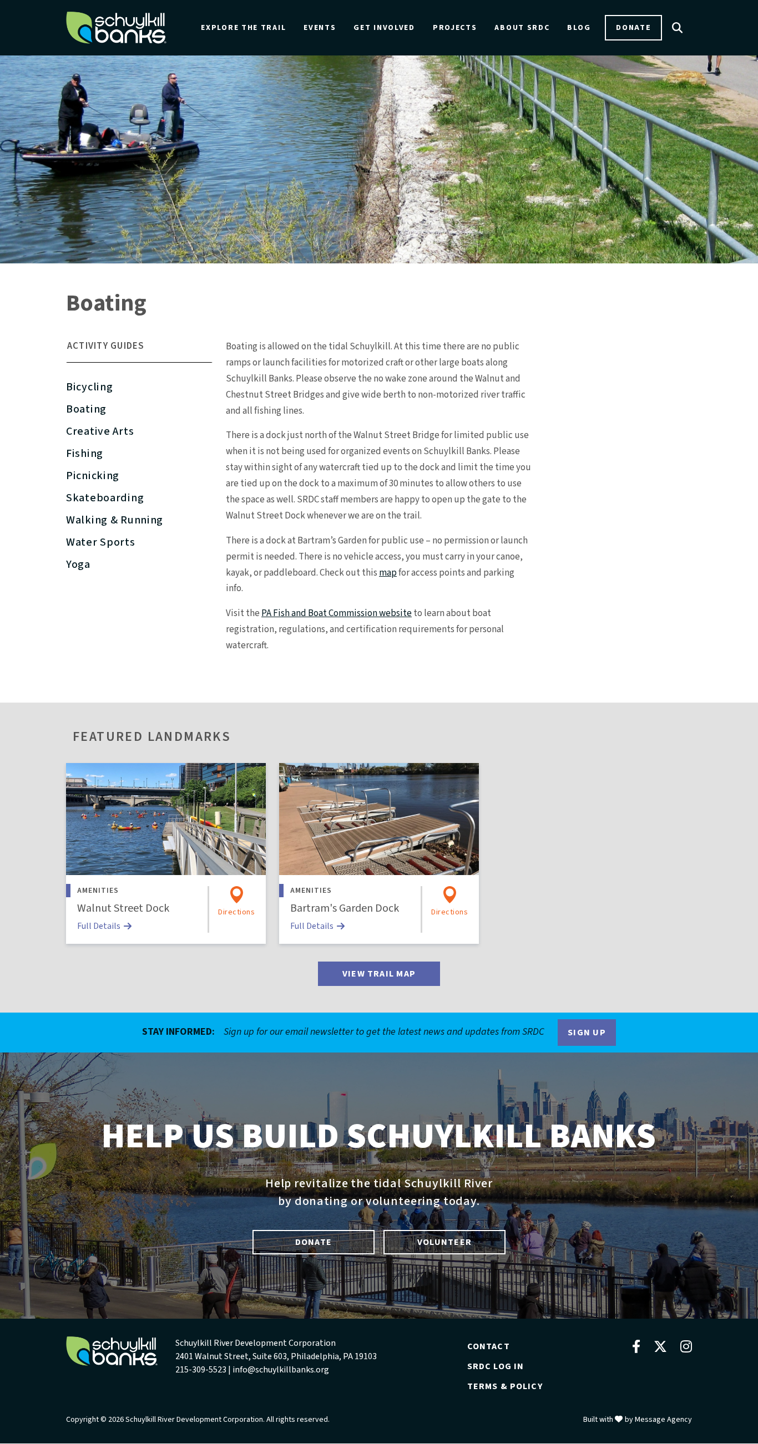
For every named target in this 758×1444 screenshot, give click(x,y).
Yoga (78, 564)
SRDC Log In (495, 1366)
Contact (488, 1346)
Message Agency (663, 1419)
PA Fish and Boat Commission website (336, 613)
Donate (633, 27)
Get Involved (384, 27)
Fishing (84, 453)
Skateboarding (105, 498)
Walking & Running (114, 520)
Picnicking (92, 475)
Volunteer (444, 1242)
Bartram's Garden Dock (344, 908)
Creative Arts (100, 431)
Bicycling (89, 387)
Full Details (98, 926)
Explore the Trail (243, 27)
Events (320, 27)
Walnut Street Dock (123, 908)
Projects (455, 27)
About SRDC (521, 27)
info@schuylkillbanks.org (281, 1370)
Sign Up (587, 1032)
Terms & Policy (505, 1386)
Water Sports (100, 542)
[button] (139, 351)
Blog (578, 27)
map (388, 572)
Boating (86, 409)
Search (678, 28)
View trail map (379, 974)
